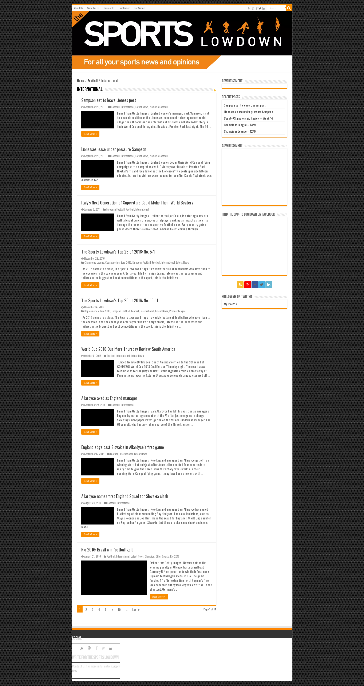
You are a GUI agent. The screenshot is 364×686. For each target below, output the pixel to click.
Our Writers (139, 8)
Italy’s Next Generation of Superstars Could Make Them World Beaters (137, 202)
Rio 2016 (174, 556)
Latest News (141, 107)
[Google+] (253, 8)
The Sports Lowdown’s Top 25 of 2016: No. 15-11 (119, 300)
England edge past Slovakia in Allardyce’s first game (122, 447)
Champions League (94, 262)
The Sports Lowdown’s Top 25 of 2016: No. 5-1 (118, 251)
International (127, 107)
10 (119, 609)
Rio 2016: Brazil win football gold (107, 549)
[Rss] (249, 8)
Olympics (149, 556)
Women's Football (159, 107)
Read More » (90, 133)
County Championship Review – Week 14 (248, 118)
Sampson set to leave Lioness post (108, 100)
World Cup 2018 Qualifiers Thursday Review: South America (128, 349)
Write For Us (93, 8)
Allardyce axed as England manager (109, 398)
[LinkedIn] (263, 8)
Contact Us (109, 8)
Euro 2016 (126, 262)
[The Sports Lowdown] (182, 40)
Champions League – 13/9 (240, 124)
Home (80, 80)
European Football (115, 209)
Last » (136, 609)
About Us (78, 8)
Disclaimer (124, 8)
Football (93, 80)
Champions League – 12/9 (240, 131)
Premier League (177, 311)
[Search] (289, 8)
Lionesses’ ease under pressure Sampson (113, 149)
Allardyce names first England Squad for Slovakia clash (124, 496)
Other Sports (162, 556)
